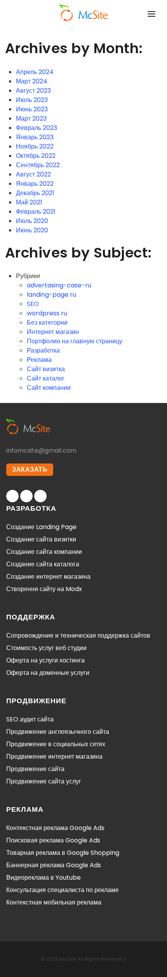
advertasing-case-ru (59, 285)
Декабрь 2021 (35, 192)
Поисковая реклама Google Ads (53, 840)
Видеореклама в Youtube (43, 877)
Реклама (39, 359)
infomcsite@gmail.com (41, 450)
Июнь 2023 (32, 109)
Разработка (43, 350)
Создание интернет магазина (48, 576)
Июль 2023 (32, 99)
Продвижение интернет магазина (54, 756)
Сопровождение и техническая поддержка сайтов (78, 635)
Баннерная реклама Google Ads (53, 865)
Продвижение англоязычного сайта (57, 731)
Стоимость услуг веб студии (46, 647)
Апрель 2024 (35, 71)
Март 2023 (31, 118)
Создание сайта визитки (41, 539)
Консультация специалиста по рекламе (62, 889)
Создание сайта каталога (42, 564)
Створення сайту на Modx (44, 588)
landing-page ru (51, 294)
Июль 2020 (32, 220)
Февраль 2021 (36, 211)
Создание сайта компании (44, 551)
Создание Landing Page (41, 526)
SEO (33, 303)
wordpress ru (47, 313)
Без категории (47, 322)
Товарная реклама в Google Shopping (62, 852)
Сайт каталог (45, 378)
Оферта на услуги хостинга (45, 660)
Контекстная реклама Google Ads (55, 827)
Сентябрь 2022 (38, 165)
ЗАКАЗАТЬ (29, 469)
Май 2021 (29, 202)
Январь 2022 (35, 183)
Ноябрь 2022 (35, 146)
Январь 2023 (35, 137)
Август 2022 (33, 174)
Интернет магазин (53, 331)
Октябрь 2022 (36, 155)
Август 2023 (33, 90)
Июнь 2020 (32, 230)
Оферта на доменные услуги (47, 672)
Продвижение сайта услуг (43, 781)
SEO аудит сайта (30, 719)
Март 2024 (31, 81)
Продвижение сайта (35, 768)
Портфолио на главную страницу (74, 341)
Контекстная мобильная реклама (53, 902)
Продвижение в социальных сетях (55, 744)
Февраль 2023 (36, 127)
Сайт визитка (46, 369)
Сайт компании (49, 387)
